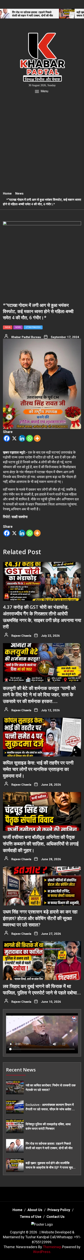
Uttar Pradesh (33, 327)
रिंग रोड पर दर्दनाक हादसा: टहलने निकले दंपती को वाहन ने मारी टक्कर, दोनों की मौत (49, 1145)
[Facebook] (6, 438)
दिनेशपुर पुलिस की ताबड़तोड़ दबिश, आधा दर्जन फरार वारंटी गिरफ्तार (48, 1126)
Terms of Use (30, 1217)
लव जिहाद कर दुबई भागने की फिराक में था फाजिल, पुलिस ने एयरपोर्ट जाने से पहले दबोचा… (42, 989)
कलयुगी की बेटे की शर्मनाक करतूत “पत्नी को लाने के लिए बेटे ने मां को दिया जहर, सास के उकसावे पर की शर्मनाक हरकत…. (39, 694)
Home (17, 1210)
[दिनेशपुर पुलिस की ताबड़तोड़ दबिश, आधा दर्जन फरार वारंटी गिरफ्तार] (15, 1126)
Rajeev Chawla (21, 635)
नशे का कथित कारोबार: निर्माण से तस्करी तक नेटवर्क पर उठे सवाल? (51, 1087)
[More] (37, 438)
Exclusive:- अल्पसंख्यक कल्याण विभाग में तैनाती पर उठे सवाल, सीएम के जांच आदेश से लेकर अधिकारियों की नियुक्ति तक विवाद (50, 1107)
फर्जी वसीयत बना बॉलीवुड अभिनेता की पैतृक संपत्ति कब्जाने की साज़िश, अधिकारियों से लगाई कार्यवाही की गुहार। (41, 843)
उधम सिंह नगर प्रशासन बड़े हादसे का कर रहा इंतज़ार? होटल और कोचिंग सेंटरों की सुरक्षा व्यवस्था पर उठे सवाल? (40, 918)
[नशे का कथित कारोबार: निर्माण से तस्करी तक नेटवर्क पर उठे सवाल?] (15, 1087)
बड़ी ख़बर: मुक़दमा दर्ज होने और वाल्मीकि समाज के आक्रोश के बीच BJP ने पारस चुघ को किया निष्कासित (49, 1165)
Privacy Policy (58, 1210)
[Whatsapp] (29, 438)
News (18, 327)
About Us (35, 1210)
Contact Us (55, 1217)
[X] (14, 438)
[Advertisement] (42, 145)
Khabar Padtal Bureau (26, 337)
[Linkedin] (22, 438)
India (7, 327)
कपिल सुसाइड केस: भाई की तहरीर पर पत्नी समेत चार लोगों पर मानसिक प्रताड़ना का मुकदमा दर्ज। (38, 769)
